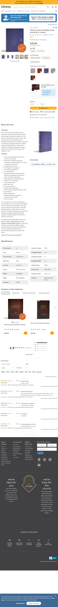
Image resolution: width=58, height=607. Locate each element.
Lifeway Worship (29, 448)
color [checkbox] (8, 372)
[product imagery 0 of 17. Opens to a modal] (14, 40)
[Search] (47, 7)
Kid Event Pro (28, 450)
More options (16, 322)
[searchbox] (13, 364)
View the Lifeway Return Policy (47, 117)
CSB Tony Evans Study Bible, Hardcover (15, 324)
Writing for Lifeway (5, 461)
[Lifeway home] (6, 7)
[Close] (55, 596)
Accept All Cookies (34, 603)
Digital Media (20, 11)
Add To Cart (44, 108)
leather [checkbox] (21, 372)
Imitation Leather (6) (44, 293)
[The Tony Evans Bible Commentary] (42, 309)
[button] (41, 343)
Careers (3, 450)
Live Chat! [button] (16, 457)
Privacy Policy (4, 457)
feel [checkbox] (30, 372)
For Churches (42, 11)
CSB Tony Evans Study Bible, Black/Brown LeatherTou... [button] (21, 384)
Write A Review (29, 354)
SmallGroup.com (29, 459)
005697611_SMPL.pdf (40, 164)
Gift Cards (15, 452)
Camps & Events (34, 11)
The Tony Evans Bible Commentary (40, 323)
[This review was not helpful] (55, 386)
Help (14, 455)
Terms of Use (4, 459)
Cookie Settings (20, 603)
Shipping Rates (17, 448)
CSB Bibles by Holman (48, 34)
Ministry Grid (28, 446)
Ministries (27, 11)
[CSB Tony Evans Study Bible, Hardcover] (15, 309)
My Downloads (16, 446)
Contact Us (4, 448)
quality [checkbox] (3, 372)
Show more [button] (39, 372)
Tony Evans (34, 34)
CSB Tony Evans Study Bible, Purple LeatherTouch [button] (20, 427)
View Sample (13, 61)
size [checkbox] (26, 372)
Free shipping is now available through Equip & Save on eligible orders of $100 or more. (29, 2)
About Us (3, 446)
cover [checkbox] (12, 372)
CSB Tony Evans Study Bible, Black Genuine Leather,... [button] (21, 407)
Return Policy (16, 450)
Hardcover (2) (16, 293)
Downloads (28, 452)
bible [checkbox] (17, 372)
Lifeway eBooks (29, 457)
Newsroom (3, 452)
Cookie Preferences (18, 453)
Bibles (2, 11)
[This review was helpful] (53, 386)
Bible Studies (8, 11)
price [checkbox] (34, 372)
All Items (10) (6, 293)
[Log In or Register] (53, 7)
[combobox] (31, 7)
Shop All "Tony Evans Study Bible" (11, 235)
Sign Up (40, 453)
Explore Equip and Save (45, 19)
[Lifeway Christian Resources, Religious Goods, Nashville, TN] (53, 558)
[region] (29, 600)
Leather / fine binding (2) (29, 293)
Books (14, 11)
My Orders (15, 444)
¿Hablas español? (52, 24)
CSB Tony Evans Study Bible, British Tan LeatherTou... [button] (20, 396)
